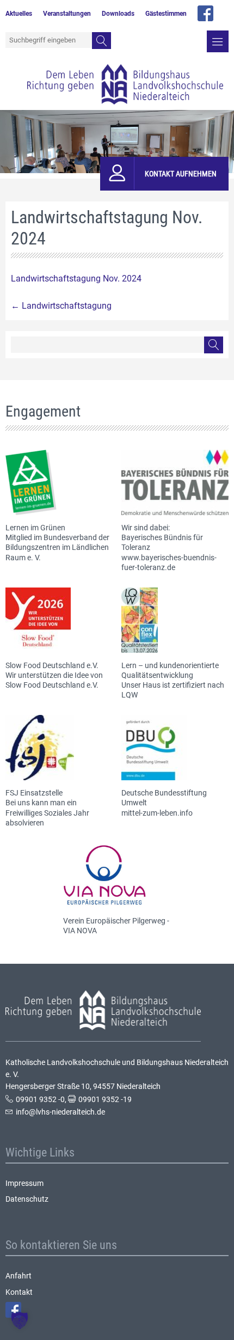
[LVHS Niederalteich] (125, 84)
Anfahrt (18, 1275)
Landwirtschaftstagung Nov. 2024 (76, 278)
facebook (205, 13)
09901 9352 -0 (40, 1099)
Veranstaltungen (67, 13)
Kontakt (19, 1292)
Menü (218, 41)
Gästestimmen (166, 13)
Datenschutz (26, 1199)
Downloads (118, 13)
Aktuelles (18, 13)
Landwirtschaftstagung (61, 306)
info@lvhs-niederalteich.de (60, 1112)
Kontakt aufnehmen (181, 173)
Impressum (24, 1183)
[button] (19, 1320)
